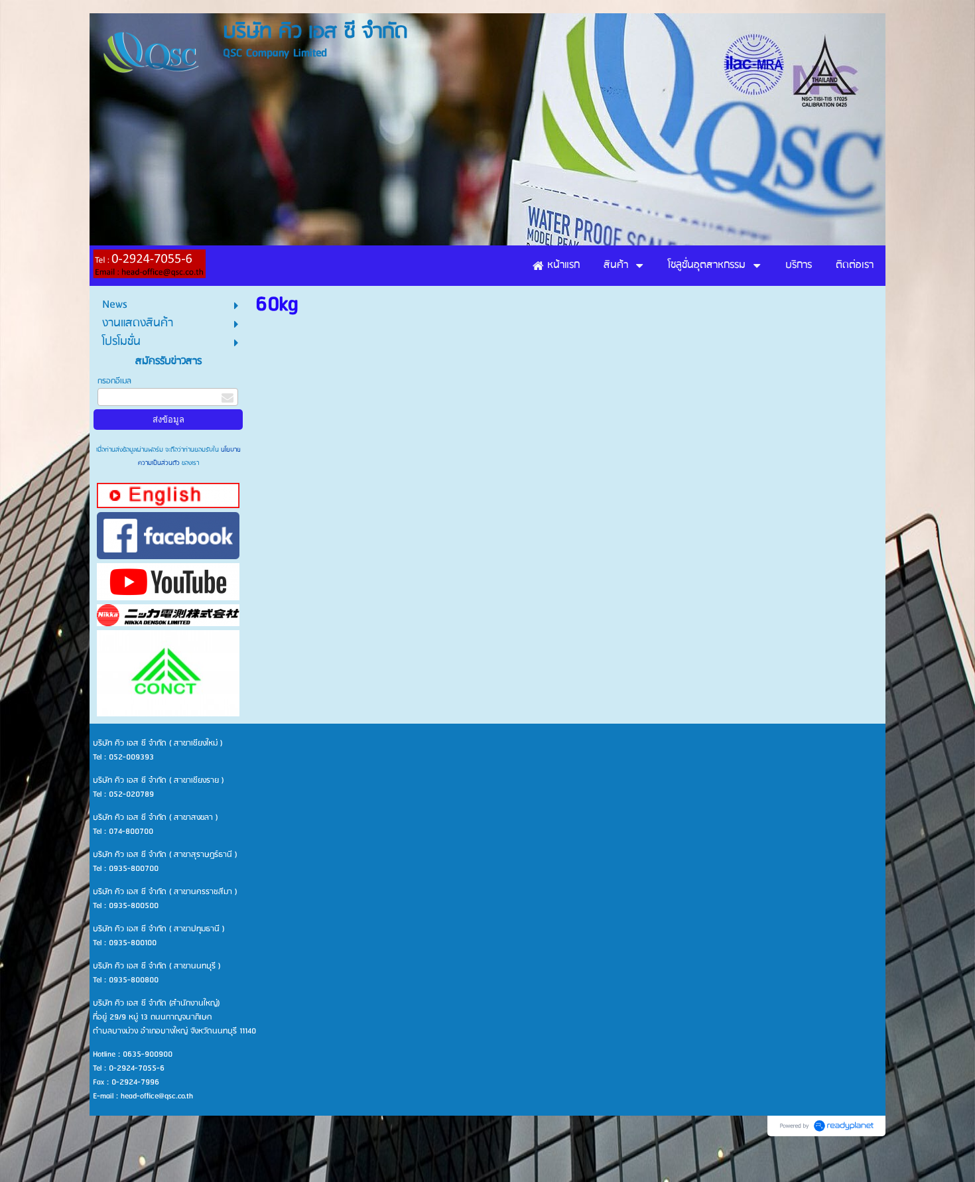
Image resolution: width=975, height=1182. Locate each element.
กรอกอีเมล (114, 381)
